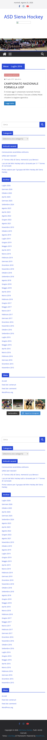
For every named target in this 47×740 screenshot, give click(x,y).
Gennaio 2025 (7, 201)
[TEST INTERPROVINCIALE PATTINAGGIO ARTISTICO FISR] (29, 404)
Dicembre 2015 (7, 364)
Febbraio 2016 (7, 356)
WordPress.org (7, 392)
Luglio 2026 (6, 185)
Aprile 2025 (6, 197)
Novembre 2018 (8, 269)
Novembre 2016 (8, 326)
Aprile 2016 (6, 349)
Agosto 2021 (6, 223)
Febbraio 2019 (7, 257)
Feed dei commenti (9, 388)
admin (19, 79)
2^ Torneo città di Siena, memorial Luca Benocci (20, 160)
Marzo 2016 (6, 352)
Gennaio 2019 (7, 261)
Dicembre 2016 (7, 322)
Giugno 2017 (6, 303)
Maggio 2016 (7, 345)
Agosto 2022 (6, 216)
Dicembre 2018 (7, 265)
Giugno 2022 (6, 220)
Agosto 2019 (6, 235)
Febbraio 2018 (7, 299)
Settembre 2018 (8, 276)
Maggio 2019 (7, 246)
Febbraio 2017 (7, 314)
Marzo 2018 (6, 295)
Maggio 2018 (7, 288)
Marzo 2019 (6, 254)
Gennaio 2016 (7, 360)
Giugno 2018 (6, 284)
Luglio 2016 (6, 337)
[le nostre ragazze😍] (7, 404)
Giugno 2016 (6, 341)
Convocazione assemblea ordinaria (15, 152)
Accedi (4, 381)
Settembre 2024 (8, 204)
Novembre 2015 (8, 367)
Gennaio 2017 (7, 318)
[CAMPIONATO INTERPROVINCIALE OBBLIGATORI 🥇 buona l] (40, 404)
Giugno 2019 (6, 242)
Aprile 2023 (6, 212)
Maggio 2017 (7, 307)
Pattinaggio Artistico (11, 75)
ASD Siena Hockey (23, 16)
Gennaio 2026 (7, 189)
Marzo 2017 (6, 311)
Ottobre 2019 (7, 231)
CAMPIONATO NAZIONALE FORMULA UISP (21, 85)
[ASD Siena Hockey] (4, 54)
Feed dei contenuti (9, 385)
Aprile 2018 (6, 292)
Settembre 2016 (8, 333)
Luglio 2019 (6, 239)
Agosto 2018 (6, 280)
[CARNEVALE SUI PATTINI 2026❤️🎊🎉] (18, 404)
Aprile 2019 (6, 250)
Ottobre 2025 (7, 193)
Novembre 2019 (8, 227)
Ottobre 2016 (7, 330)
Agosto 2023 (6, 208)
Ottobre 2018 (7, 273)
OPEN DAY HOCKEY (9, 156)
